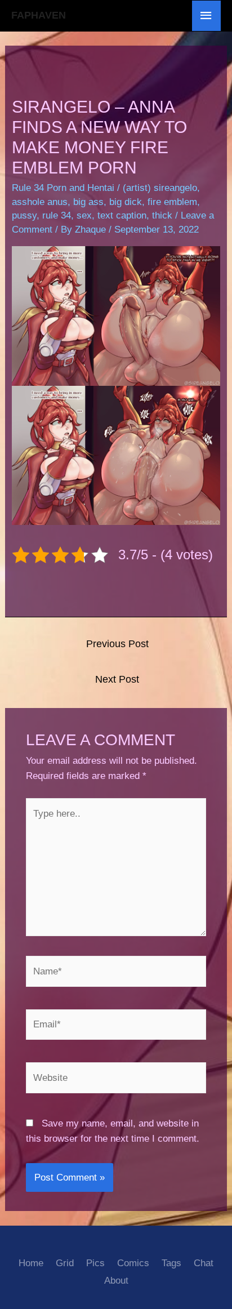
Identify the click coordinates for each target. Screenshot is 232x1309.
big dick (125, 202)
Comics (133, 1263)
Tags (171, 1263)
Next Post (117, 679)
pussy (24, 215)
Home (31, 1263)
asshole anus (40, 202)
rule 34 (56, 215)
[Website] (116, 1080)
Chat (203, 1263)
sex (84, 215)
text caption (121, 215)
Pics (95, 1263)
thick (162, 215)
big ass (88, 202)
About (116, 1280)
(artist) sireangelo (160, 187)
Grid (65, 1263)
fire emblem (172, 202)
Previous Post (117, 643)
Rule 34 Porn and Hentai (63, 187)
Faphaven (38, 15)
